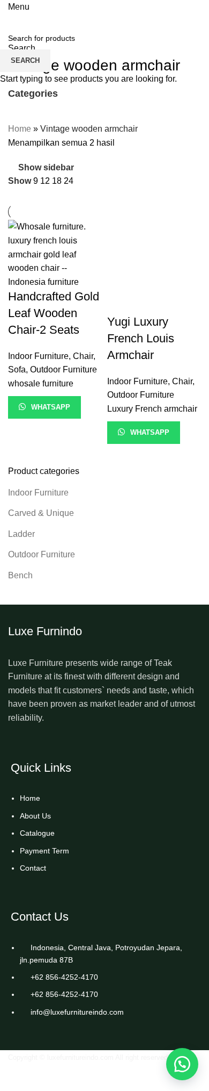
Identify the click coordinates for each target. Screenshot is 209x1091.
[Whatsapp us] (182, 1064)
